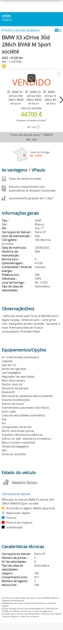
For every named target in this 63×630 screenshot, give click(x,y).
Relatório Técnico (24, 482)
